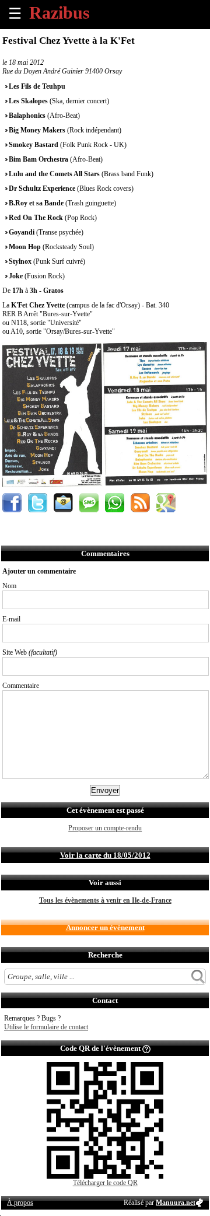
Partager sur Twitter (37, 502)
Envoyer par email (63, 502)
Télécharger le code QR (105, 1183)
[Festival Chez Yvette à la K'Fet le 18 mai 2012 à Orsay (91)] (105, 485)
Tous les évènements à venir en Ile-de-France (105, 900)
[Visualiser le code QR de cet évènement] (105, 1176)
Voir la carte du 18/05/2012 (105, 855)
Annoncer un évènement (105, 927)
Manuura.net (175, 1202)
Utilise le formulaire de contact (46, 1027)
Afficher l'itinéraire (166, 502)
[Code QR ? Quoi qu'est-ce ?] (146, 1048)
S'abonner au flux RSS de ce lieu (140, 502)
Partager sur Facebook (12, 502)
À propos (20, 1202)
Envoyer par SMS (89, 502)
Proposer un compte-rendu (105, 828)
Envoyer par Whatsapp (114, 502)
